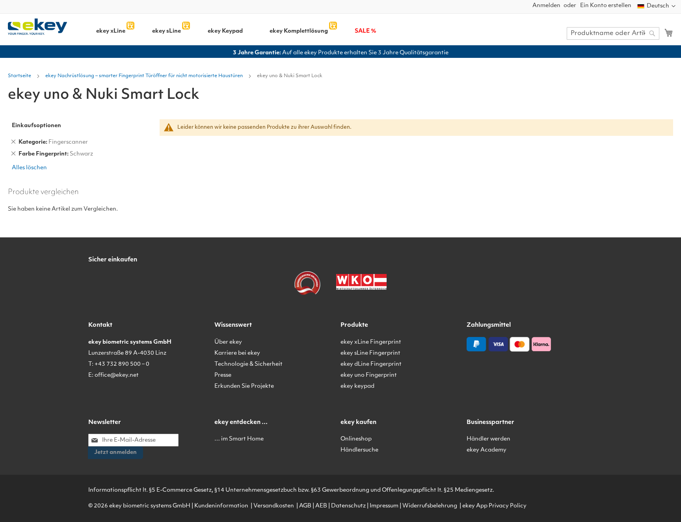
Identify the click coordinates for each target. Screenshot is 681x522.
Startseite (20, 76)
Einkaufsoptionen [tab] (36, 126)
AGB (305, 506)
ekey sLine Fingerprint (370, 353)
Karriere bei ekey (237, 353)
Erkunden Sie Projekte (244, 386)
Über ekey (228, 342)
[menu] (307, 28)
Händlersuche (359, 450)
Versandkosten (273, 506)
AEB (321, 506)
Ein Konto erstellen (605, 6)
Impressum (384, 506)
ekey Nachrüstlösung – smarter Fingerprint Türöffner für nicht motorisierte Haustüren (144, 76)
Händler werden (488, 439)
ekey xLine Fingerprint (370, 342)
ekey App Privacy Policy (494, 506)
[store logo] (37, 27)
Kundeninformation (221, 506)
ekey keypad (357, 386)
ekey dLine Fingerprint (371, 364)
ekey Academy (486, 450)
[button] (656, 6)
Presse (222, 375)
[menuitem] (110, 31)
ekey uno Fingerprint (368, 375)
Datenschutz (348, 506)
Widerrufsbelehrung (429, 506)
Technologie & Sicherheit (248, 364)
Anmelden (546, 6)
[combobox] (613, 33)
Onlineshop (356, 439)
